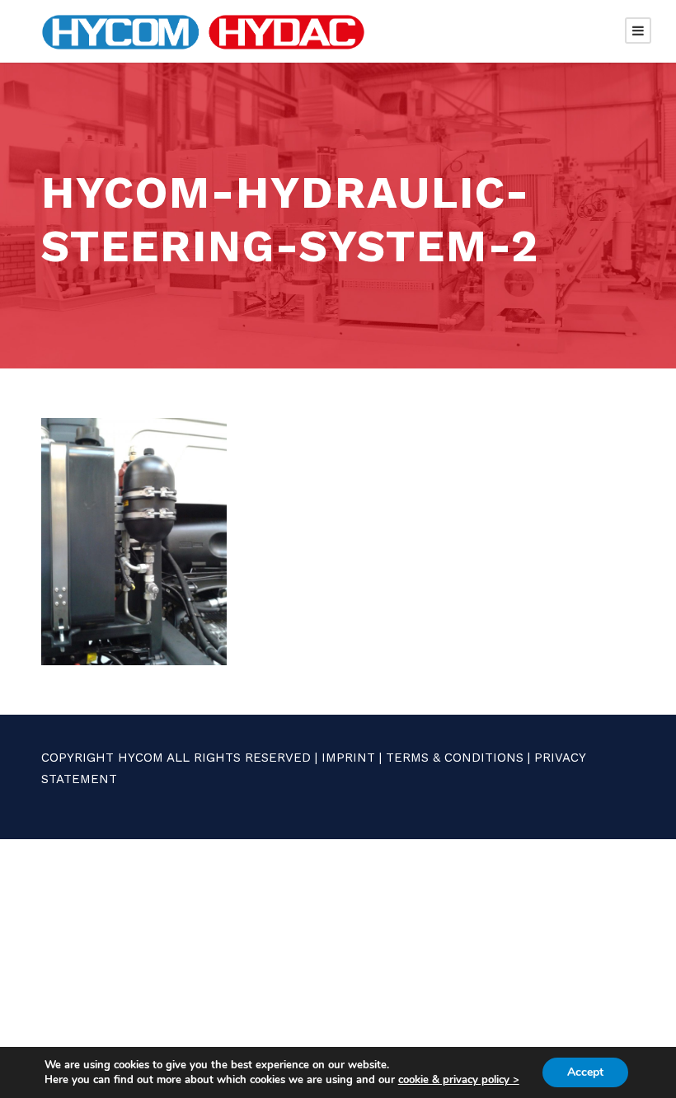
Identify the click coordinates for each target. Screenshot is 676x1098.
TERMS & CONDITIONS (454, 757)
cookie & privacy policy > (458, 1079)
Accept (585, 1072)
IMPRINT (348, 757)
